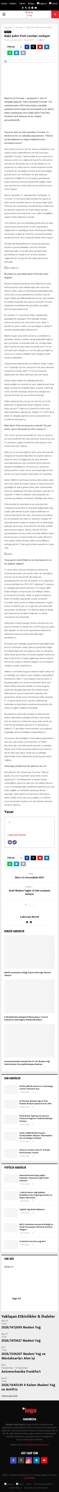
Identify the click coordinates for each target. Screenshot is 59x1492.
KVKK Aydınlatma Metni (43, 1484)
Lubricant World (16, 40)
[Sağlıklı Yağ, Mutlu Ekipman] (11, 1212)
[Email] (10, 842)
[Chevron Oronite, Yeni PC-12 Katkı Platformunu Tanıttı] (11, 1153)
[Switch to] (42, 3)
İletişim (31, 3)
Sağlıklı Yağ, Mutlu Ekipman (32, 1209)
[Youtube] (44, 1460)
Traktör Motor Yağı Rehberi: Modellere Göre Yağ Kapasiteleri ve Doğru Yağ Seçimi (35, 1195)
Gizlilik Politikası (15, 1488)
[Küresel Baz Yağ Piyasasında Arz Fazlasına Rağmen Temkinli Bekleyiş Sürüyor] (11, 1119)
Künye (4, 3)
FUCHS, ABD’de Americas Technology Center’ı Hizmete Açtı (36, 1087)
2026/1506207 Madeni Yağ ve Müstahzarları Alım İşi (23, 1356)
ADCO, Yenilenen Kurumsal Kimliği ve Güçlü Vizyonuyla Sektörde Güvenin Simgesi (36, 1227)
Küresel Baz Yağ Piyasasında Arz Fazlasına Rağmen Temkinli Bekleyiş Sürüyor (35, 1118)
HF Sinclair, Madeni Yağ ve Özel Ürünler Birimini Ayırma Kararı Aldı (35, 1102)
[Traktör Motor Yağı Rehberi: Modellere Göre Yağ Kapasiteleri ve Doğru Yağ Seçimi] (11, 1195)
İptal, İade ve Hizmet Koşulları (36, 1488)
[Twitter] (21, 1460)
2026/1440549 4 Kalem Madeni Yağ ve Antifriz (28, 1387)
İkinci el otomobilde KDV (29, 877)
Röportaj (8, 32)
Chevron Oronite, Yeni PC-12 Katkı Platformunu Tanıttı (34, 1151)
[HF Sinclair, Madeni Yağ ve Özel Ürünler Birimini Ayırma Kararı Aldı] (11, 1104)
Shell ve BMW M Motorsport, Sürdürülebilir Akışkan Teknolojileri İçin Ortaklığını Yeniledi (35, 1135)
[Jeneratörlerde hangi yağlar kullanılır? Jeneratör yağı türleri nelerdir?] (11, 1178)
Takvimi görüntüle (9, 1396)
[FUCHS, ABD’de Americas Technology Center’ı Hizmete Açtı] (11, 1089)
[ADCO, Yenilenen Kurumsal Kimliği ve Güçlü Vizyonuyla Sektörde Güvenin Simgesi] (11, 1227)
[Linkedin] (36, 1460)
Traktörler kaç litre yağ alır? (32, 1241)
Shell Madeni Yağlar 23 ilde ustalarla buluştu (29, 892)
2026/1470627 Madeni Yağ (21, 1341)
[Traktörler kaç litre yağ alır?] (11, 1244)
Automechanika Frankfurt (21, 1371)
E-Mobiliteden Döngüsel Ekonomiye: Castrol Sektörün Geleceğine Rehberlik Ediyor (26, 1018)
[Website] (14, 842)
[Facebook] (13, 1460)
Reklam (13, 3)
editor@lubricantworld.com (36, 1445)
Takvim (22, 3)
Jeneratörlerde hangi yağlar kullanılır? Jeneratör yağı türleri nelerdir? (34, 1178)
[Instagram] (29, 1460)
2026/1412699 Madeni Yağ (21, 1327)
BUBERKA (30, 1478)
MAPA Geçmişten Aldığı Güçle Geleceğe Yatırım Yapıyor (27, 974)
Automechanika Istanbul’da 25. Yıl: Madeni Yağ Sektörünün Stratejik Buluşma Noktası (27, 1063)
